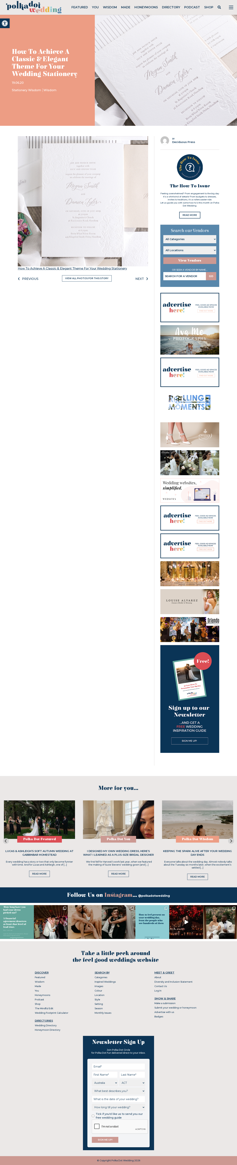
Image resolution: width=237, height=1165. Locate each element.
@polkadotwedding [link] (154, 896)
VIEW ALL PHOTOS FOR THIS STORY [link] (87, 278)
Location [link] (99, 995)
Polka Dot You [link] (118, 839)
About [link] (157, 977)
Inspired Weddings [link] (105, 981)
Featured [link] (79, 7)
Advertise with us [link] (164, 1012)
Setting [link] (99, 1004)
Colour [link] (98, 990)
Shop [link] (208, 7)
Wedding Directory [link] (46, 1025)
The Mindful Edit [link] (44, 1008)
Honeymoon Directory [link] (47, 1029)
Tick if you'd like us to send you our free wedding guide (119, 1115)
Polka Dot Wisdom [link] (197, 839)
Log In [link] (157, 990)
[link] (5, 23)
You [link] (95, 7)
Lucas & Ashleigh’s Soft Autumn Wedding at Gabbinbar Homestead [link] (39, 852)
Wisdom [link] (110, 7)
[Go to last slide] (6, 841)
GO (211, 276)
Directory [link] (171, 7)
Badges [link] (158, 1016)
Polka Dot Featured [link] (39, 839)
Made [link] (125, 7)
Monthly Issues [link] (103, 1012)
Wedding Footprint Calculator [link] (51, 1012)
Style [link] (97, 999)
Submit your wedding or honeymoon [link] (175, 1007)
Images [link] (99, 986)
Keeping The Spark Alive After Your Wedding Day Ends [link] (197, 852)
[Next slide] (231, 841)
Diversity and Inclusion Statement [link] (173, 981)
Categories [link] (101, 977)
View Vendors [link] (189, 260)
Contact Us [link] (160, 986)
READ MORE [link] (190, 215)
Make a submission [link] (165, 1003)
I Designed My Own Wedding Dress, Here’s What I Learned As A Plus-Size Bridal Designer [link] (118, 852)
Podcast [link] (192, 7)
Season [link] (99, 1008)
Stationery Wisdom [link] (27, 90)
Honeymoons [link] (146, 7)
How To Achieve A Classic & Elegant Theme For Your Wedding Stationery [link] (72, 268)
